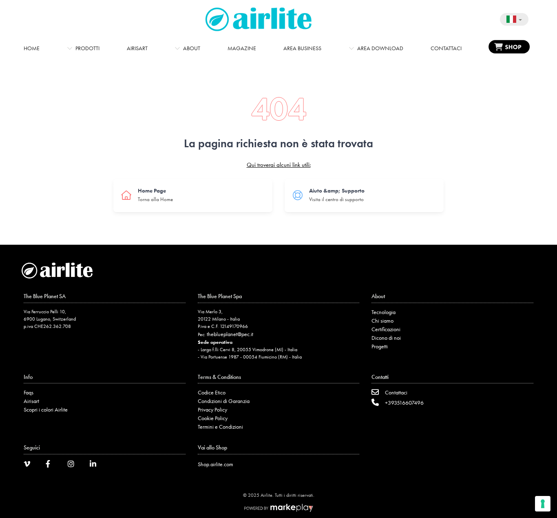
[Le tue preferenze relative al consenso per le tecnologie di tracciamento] (542, 503)
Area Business (302, 48)
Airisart (137, 48)
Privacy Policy (212, 409)
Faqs (28, 392)
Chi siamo (382, 320)
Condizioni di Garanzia (224, 401)
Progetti (379, 346)
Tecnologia (383, 312)
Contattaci (446, 48)
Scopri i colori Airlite (46, 409)
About (191, 48)
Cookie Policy (213, 418)
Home (32, 48)
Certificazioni (385, 329)
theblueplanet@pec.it (230, 334)
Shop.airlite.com (215, 464)
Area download (380, 48)
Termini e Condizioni (220, 426)
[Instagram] (74, 465)
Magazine (242, 48)
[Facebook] (52, 465)
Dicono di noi (386, 337)
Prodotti (87, 48)
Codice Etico (211, 392)
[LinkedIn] (96, 465)
